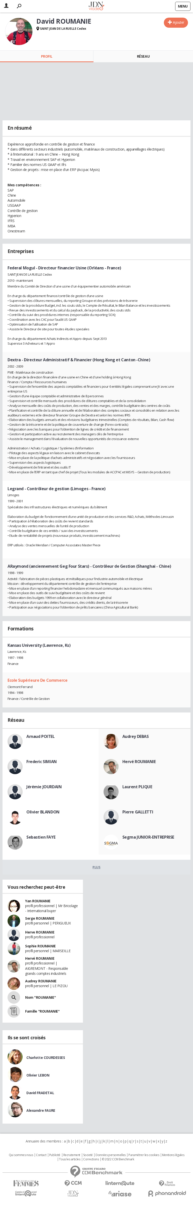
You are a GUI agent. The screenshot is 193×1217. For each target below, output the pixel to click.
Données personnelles (110, 1155)
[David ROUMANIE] (19, 31)
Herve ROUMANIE (39, 932)
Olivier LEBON (38, 1075)
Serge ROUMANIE (39, 918)
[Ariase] (119, 1193)
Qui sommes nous (21, 1155)
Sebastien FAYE (40, 837)
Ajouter (178, 22)
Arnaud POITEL (40, 736)
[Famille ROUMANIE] (14, 1011)
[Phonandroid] (166, 1193)
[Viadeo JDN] (73, 1194)
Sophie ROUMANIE (40, 946)
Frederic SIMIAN (41, 761)
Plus (96, 867)
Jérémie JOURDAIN (44, 787)
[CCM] (73, 1183)
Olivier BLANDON (43, 812)
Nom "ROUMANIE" (40, 997)
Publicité (54, 1155)
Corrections (91, 1159)
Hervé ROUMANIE (139, 761)
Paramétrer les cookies (143, 1155)
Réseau (143, 56)
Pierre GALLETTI (137, 812)
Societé (88, 1155)
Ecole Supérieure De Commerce (37, 680)
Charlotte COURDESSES (45, 1057)
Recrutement (71, 1155)
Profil (46, 56)
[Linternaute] (119, 1183)
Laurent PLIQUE (137, 787)
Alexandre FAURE (40, 1110)
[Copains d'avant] (26, 1193)
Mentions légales (173, 1155)
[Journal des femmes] (26, 1183)
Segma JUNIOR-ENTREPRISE (148, 837)
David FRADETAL (40, 1092)
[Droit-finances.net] (166, 1183)
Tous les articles (69, 1159)
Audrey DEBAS (135, 736)
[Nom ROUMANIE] (14, 997)
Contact (41, 1155)
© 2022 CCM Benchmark (118, 1159)
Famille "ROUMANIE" (42, 1011)
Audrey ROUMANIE (41, 981)
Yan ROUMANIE (38, 901)
